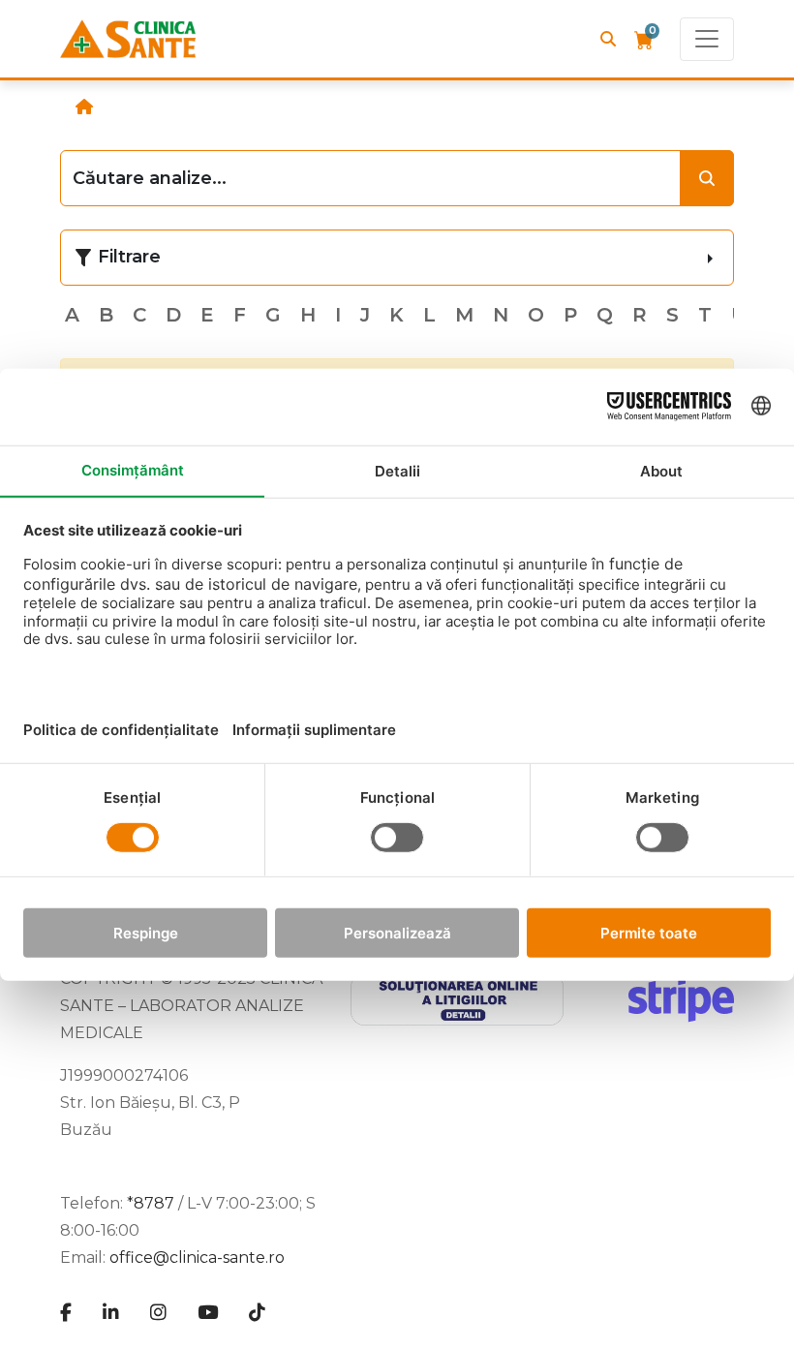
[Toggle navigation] (707, 39)
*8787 (150, 1203)
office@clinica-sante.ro (197, 1257)
